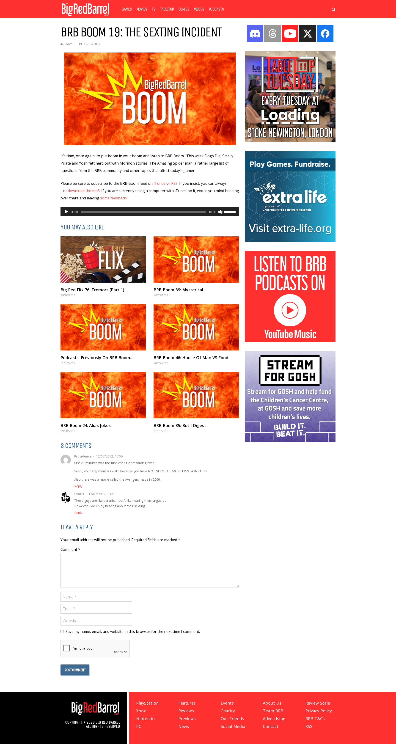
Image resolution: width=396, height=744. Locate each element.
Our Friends (232, 718)
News (183, 726)
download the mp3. (84, 190)
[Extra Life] (290, 240)
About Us (272, 703)
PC (138, 726)
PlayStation (147, 703)
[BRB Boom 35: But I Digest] (196, 395)
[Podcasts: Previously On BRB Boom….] (103, 327)
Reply (78, 486)
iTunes (159, 183)
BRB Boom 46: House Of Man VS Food (191, 357)
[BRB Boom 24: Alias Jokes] (103, 395)
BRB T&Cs (315, 718)
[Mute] (220, 211)
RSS (174, 183)
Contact (270, 726)
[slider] (230, 211)
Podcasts (216, 9)
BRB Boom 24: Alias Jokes (85, 425)
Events (227, 703)
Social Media (233, 726)
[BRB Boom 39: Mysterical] (196, 259)
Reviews (186, 711)
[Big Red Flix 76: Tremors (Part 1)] (103, 259)
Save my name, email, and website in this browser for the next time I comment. (133, 631)
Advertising (274, 718)
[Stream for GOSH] (290, 440)
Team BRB (273, 711)
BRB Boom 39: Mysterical (178, 289)
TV (153, 9)
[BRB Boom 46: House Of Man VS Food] (196, 327)
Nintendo (145, 718)
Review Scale (317, 703)
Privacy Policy (318, 711)
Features (187, 703)
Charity (228, 711)
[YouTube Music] (290, 340)
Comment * (70, 549)
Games (127, 9)
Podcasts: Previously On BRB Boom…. (97, 357)
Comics (183, 9)
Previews (187, 718)
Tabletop (167, 9)
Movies (141, 9)
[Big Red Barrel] (85, 17)
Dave (68, 44)
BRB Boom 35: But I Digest (180, 425)
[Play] (66, 211)
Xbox (141, 711)
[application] (149, 211)
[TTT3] (290, 140)
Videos (199, 9)
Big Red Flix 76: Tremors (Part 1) (92, 289)
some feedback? (114, 198)
